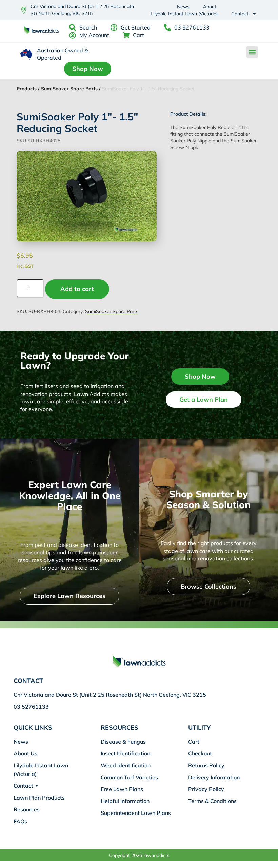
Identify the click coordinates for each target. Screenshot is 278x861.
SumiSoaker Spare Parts (111, 311)
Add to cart (77, 289)
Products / (28, 88)
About (209, 7)
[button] (252, 52)
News (183, 7)
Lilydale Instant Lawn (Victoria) (184, 14)
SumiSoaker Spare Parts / (70, 88)
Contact (240, 14)
